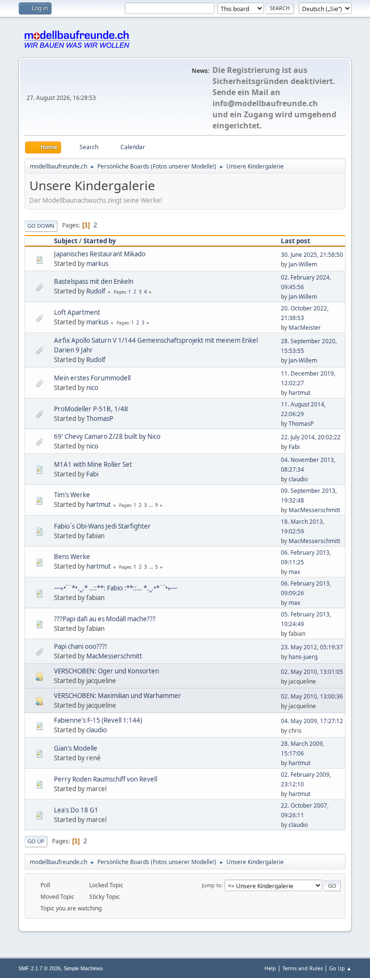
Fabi (294, 447)
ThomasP (99, 418)
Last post (295, 241)
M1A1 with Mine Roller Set (93, 464)
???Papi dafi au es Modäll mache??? (105, 619)
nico (92, 387)
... (152, 505)
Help (270, 968)
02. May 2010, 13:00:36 (312, 696)
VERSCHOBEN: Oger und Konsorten (106, 671)
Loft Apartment (77, 312)
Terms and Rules (302, 968)
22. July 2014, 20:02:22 (311, 437)
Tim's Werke (72, 494)
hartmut (299, 393)
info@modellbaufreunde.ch (265, 103)
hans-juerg (303, 657)
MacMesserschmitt (314, 510)
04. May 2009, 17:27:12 (312, 721)
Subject (66, 241)
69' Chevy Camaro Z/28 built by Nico (107, 436)
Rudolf (96, 291)
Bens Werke (72, 556)
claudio (298, 479)
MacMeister (305, 327)
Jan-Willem (303, 264)
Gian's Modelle (75, 748)
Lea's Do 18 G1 (76, 810)
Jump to (212, 885)
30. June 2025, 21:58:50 (312, 255)
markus (97, 263)
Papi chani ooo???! (80, 646)
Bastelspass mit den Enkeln (93, 281)
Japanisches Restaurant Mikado (99, 254)
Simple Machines (83, 968)
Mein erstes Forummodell (92, 378)
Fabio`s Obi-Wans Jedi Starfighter (102, 526)
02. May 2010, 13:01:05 (312, 672)
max (294, 572)
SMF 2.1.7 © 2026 (39, 968)
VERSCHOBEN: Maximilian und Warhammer (117, 695)
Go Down (40, 225)
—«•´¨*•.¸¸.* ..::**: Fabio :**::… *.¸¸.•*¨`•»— (115, 588)
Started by (99, 241)
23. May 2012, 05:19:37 (312, 647)
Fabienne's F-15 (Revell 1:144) (98, 720)
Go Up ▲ (340, 968)
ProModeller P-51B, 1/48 (91, 409)
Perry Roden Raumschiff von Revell (105, 779)
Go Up (35, 841)
